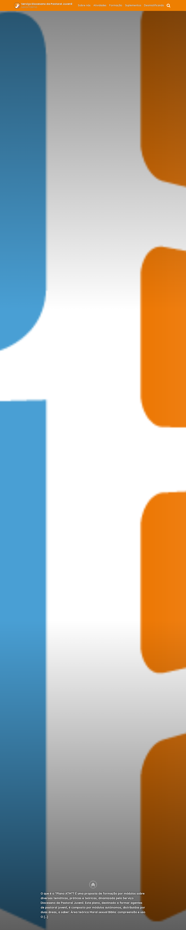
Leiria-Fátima (46, 5)
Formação (115, 5)
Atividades (99, 5)
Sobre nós (84, 5)
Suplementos (133, 5)
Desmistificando (154, 5)
